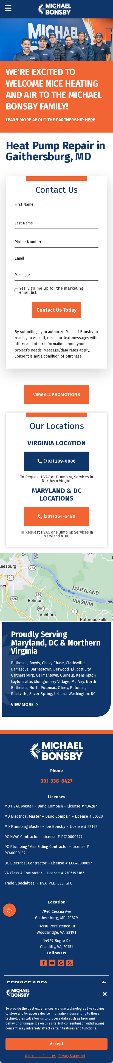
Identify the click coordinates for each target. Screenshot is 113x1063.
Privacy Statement (71, 1056)
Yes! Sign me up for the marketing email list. (51, 290)
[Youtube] (52, 963)
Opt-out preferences (40, 1056)
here (90, 119)
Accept (56, 1043)
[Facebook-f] (43, 963)
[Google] (61, 963)
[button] (105, 994)
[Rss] (69, 963)
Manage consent (9, 910)
